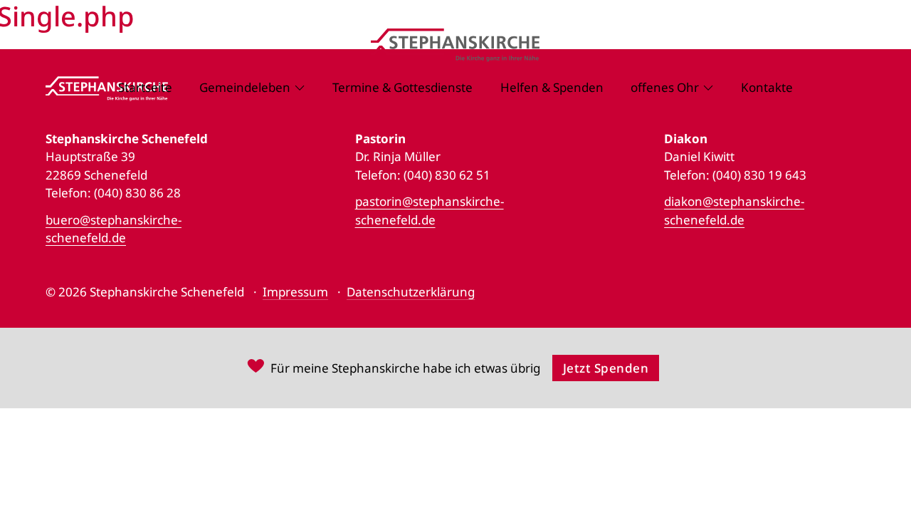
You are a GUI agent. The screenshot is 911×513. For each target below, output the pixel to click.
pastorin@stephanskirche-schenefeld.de (429, 210)
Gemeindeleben (244, 87)
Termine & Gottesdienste (402, 87)
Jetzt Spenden (606, 368)
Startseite (145, 87)
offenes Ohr (665, 87)
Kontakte (767, 87)
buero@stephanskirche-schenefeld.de (113, 229)
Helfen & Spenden (552, 87)
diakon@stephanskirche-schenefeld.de (734, 210)
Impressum (295, 292)
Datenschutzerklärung (411, 292)
